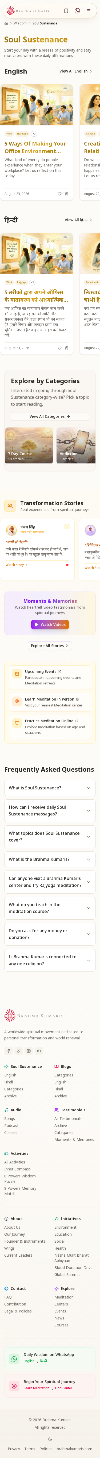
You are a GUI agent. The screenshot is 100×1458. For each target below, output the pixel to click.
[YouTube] (39, 1051)
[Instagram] (29, 1051)
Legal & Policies (18, 1311)
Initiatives (71, 1218)
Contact (18, 1288)
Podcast (11, 1125)
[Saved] (66, 10)
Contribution (15, 1304)
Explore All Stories (47, 645)
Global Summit (67, 1274)
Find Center (63, 1388)
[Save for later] (67, 194)
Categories (13, 1088)
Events (60, 1311)
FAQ (8, 1297)
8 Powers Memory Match (20, 1191)
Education (63, 1234)
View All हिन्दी (76, 219)
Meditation (64, 1297)
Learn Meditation (36, 1388)
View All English (73, 71)
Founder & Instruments (24, 1241)
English (10, 1075)
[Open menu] (88, 10)
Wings (9, 1248)
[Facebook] (8, 1051)
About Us (12, 1227)
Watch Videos (53, 624)
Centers (61, 1304)
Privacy (14, 1448)
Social (59, 1241)
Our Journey (14, 1234)
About (16, 1218)
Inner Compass (17, 1169)
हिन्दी (43, 1361)
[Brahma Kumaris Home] (28, 10)
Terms (29, 1448)
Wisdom (20, 23)
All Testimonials (68, 1118)
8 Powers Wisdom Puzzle (20, 1178)
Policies (46, 1448)
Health (60, 1248)
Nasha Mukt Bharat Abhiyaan (71, 1258)
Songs (9, 1118)
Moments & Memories (74, 1139)
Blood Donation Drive (73, 1267)
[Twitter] (18, 1051)
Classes (10, 1132)
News (59, 1318)
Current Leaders (18, 1255)
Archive (10, 1095)
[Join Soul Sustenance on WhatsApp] (77, 10)
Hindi (8, 1082)
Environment (65, 1227)
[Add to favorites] (60, 194)
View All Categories (47, 416)
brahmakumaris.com (74, 1448)
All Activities (14, 1162)
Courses (61, 1325)
